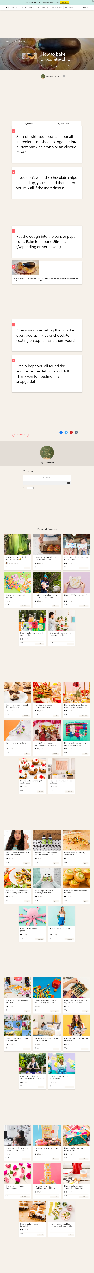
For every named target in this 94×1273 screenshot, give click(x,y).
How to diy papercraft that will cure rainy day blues (46, 1001)
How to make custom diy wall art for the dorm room (76, 744)
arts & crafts (84, 568)
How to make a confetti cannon (15, 596)
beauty (26, 863)
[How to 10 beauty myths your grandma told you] (17, 840)
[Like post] (64, 76)
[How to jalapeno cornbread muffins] (76, 878)
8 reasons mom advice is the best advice (76, 1039)
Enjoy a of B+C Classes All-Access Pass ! (42, 2)
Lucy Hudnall (14, 563)
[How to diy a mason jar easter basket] (61, 1063)
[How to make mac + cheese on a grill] (17, 987)
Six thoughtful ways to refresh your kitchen (44, 892)
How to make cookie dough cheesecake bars (17, 706)
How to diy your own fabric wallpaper (61, 782)
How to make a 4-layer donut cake (47, 1149)
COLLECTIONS (34, 7)
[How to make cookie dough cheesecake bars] (17, 692)
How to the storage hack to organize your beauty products (75, 1002)
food (27, 568)
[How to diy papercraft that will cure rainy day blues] (47, 987)
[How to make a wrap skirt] (61, 916)
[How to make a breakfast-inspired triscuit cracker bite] (61, 1211)
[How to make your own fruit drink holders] (32, 620)
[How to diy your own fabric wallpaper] (61, 768)
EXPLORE (24, 7)
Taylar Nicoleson (47, 463)
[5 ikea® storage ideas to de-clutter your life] (47, 1025)
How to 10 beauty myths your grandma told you (17, 854)
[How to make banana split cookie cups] (32, 768)
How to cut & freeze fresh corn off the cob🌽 (16, 558)
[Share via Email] (76, 432)
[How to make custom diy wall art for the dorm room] (76, 730)
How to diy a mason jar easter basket (59, 1077)
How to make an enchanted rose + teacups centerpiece (75, 706)
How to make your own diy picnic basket (75, 1149)
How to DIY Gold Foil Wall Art (76, 595)
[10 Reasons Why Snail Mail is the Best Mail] (76, 544)
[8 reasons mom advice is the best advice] (76, 1025)
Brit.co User (49, 76)
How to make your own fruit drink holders (31, 634)
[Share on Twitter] (66, 432)
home (70, 643)
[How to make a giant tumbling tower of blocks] (47, 1173)
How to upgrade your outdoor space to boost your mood (32, 1078)
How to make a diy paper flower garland (16, 1187)
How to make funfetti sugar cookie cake (75, 854)
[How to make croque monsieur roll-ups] (47, 692)
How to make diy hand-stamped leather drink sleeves (74, 1188)
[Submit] (78, 7)
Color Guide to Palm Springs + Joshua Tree (17, 1039)
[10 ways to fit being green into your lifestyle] (61, 620)
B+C (41, 563)
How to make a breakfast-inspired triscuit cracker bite (61, 1225)
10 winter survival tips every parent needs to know (46, 596)
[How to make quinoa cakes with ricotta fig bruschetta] (17, 878)
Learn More (64, 2)
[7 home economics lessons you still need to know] (47, 840)
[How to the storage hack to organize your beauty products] (76, 987)
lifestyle (55, 606)
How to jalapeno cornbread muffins (75, 892)
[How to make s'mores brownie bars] (32, 1211)
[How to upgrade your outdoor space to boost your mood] (32, 1063)
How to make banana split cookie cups (31, 782)
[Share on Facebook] (61, 432)
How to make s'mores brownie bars (29, 1225)
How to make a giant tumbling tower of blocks (45, 1187)
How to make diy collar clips (17, 743)
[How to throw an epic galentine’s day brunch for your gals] (47, 730)
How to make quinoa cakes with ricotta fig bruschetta (17, 892)
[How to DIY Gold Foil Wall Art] (76, 582)
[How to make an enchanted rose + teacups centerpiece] (76, 692)
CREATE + (45, 7)
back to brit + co (57, 7)
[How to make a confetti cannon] (17, 582)
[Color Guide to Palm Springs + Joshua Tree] (17, 1025)
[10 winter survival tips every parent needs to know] (47, 582)
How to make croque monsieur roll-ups (43, 706)
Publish (68, 483)
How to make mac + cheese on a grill (17, 1001)
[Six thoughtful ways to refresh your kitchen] (47, 878)
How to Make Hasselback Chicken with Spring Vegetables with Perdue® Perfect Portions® (45, 560)
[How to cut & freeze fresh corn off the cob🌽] (17, 544)
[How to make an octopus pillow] (32, 916)
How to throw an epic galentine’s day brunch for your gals (45, 745)
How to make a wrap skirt (60, 929)
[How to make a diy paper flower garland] (17, 1173)
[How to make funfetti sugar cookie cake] (76, 840)
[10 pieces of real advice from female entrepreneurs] (17, 1135)
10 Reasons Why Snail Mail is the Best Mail (76, 558)
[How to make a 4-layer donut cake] (47, 1135)
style (27, 753)
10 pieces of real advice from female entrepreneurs (17, 1149)
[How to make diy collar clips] (17, 730)
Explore (8, 41)
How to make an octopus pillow (30, 930)
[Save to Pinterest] (71, 432)
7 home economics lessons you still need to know (46, 854)
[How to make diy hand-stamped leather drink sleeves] (76, 1173)
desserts (26, 715)
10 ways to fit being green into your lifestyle (60, 634)
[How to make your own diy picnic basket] (76, 1135)
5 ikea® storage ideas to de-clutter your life (46, 1039)
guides (14, 41)
